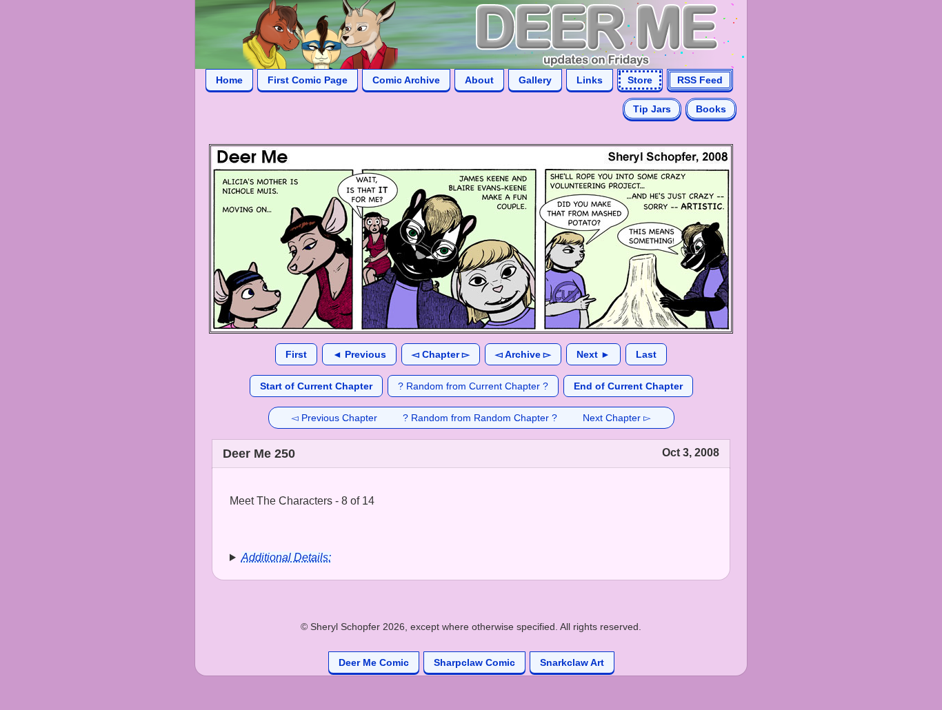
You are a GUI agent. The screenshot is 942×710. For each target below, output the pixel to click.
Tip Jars (652, 108)
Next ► (593, 354)
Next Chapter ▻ (617, 417)
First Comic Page (308, 79)
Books (711, 108)
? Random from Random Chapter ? (480, 417)
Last (646, 354)
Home (229, 79)
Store (640, 79)
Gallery (535, 79)
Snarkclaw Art (572, 662)
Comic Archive (406, 79)
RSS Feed (700, 79)
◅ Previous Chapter (334, 417)
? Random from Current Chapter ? (473, 386)
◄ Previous (359, 354)
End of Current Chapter (628, 386)
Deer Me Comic (374, 662)
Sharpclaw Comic (474, 662)
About (479, 79)
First (296, 354)
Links (590, 79)
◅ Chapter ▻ (441, 354)
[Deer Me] (457, 33)
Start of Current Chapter (316, 386)
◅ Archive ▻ (523, 354)
